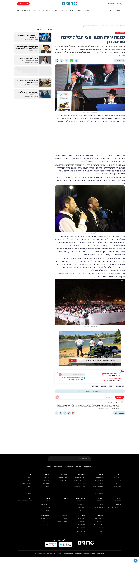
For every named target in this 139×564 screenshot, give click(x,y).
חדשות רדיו (46, 521)
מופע (30, 490)
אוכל (71, 10)
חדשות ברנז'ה (81, 483)
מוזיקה (29, 480)
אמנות (29, 487)
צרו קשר (92, 554)
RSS (55, 554)
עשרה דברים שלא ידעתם (25, 501)
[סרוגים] (86, 543)
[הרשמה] (60, 374)
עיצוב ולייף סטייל (98, 524)
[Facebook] (62, 60)
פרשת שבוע (46, 483)
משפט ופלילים (99, 480)
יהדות (34, 10)
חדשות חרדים (26, 10)
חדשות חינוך (81, 510)
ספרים (29, 477)
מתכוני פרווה (81, 524)
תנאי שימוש (78, 554)
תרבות (95, 10)
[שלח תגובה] (57, 397)
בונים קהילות (99, 501)
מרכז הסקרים (88, 467)
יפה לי (101, 528)
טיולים (48, 10)
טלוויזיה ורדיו (87, 10)
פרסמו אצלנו (100, 554)
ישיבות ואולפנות (80, 507)
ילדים (101, 531)
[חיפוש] (18, 10)
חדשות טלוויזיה (45, 518)
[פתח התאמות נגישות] (135, 560)
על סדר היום (45, 480)
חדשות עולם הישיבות (79, 487)
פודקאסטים (58, 467)
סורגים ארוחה (81, 531)
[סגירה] (57, 372)
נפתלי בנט (102, 236)
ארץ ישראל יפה (45, 504)
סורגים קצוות (63, 480)
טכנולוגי (41, 10)
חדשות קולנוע (45, 524)
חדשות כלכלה (99, 507)
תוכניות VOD (69, 467)
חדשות (109, 10)
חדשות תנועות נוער (80, 477)
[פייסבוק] (56, 413)
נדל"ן (101, 504)
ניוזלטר (49, 467)
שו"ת (47, 487)
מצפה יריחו (80, 115)
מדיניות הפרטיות (68, 554)
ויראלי (79, 10)
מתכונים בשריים (80, 518)
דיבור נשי (118, 483)
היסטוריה (47, 501)
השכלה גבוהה (81, 504)
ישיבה (88, 115)
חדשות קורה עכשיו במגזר (78, 480)
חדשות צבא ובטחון (98, 487)
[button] (119, 330)
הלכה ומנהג (46, 477)
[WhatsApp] (71, 60)
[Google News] (73, 413)
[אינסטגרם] (65, 413)
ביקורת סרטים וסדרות (25, 483)
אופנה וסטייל (117, 487)
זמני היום (86, 554)
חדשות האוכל (81, 528)
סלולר (65, 518)
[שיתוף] (57, 60)
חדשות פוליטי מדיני (97, 490)
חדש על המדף (99, 518)
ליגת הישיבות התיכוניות (114, 507)
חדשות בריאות (81, 501)
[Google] (76, 60)
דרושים (78, 467)
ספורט (55, 10)
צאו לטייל (47, 507)
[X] (66, 60)
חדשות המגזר (117, 10)
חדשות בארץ (99, 477)
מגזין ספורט (117, 504)
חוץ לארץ (47, 510)
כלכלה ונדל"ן (63, 10)
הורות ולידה (117, 477)
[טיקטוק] (69, 413)
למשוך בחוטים (63, 477)
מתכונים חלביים (80, 521)
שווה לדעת (100, 521)
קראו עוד (72, 360)
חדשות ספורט (117, 501)
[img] (90, 208)
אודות (60, 554)
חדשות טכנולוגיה (62, 521)
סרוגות (102, 10)
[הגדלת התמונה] (122, 188)
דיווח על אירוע (23, 4)
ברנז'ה (101, 483)
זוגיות (119, 480)
